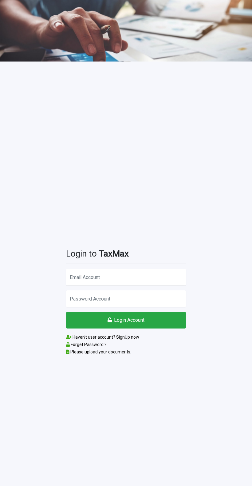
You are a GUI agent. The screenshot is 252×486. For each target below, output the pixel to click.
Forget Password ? (88, 344)
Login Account (129, 320)
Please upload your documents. (100, 351)
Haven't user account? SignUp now (105, 337)
